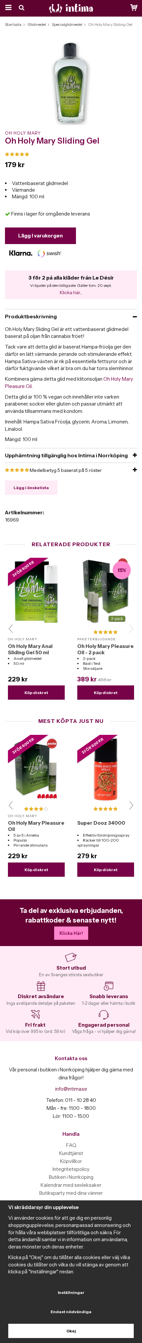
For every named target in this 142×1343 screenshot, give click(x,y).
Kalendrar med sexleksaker (71, 1185)
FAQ (71, 1145)
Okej (71, 1330)
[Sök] (22, 8)
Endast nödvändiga (71, 1311)
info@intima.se (71, 1089)
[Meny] (7, 8)
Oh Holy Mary (23, 133)
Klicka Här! (71, 933)
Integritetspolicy (71, 1169)
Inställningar (71, 1292)
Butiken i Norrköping (71, 1177)
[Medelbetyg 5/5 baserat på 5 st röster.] (71, 154)
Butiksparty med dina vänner (71, 1193)
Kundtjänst (71, 1153)
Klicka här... (71, 292)
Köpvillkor (71, 1161)
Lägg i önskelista (31, 487)
